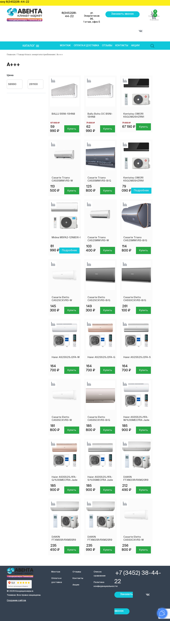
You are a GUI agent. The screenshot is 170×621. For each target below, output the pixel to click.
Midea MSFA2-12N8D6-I (66, 237)
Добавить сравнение (53, 81)
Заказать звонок (122, 14)
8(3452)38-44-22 (69, 15)
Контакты (121, 45)
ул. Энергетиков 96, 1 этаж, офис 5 (92, 17)
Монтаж (65, 45)
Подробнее (141, 190)
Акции (135, 45)
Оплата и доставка (86, 45)
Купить (71, 129)
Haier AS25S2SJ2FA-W (66, 357)
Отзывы (107, 45)
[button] (31, 46)
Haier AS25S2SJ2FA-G (101, 357)
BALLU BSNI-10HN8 (63, 114)
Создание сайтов (16, 600)
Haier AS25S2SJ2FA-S (137, 357)
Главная (11, 55)
